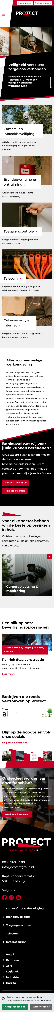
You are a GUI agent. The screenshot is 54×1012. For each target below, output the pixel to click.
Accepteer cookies (15, 1007)
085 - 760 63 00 (13, 862)
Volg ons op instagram (14, 742)
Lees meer (8, 678)
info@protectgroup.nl (18, 867)
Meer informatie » (43, 1000)
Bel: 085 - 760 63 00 (16, 482)
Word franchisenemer (17, 814)
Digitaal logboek (43, 3)
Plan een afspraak (15, 491)
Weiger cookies (41, 1007)
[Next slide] (49, 556)
